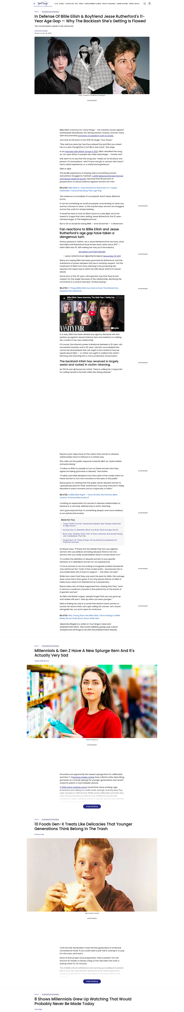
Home (36, 12)
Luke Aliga (38, 1009)
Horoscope (69, 4)
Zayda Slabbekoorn (41, 661)
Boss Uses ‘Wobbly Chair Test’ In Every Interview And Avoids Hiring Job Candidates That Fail (92, 535)
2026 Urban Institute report (74, 787)
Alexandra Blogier (41, 31)
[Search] (144, 3)
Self (76, 4)
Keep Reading (92, 806)
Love (56, 4)
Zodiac (61, 4)
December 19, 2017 (112, 256)
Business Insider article (83, 777)
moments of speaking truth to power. (96, 135)
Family (81, 4)
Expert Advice (134, 4)
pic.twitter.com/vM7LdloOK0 (92, 251)
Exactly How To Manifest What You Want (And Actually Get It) (90, 530)
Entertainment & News (93, 4)
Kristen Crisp (39, 834)
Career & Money (122, 4)
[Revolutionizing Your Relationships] (43, 3)
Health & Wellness (108, 4)
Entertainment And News (50, 12)
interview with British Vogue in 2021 (81, 151)
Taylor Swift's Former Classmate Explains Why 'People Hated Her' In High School (92, 525)
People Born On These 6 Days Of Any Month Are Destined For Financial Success (90, 541)
